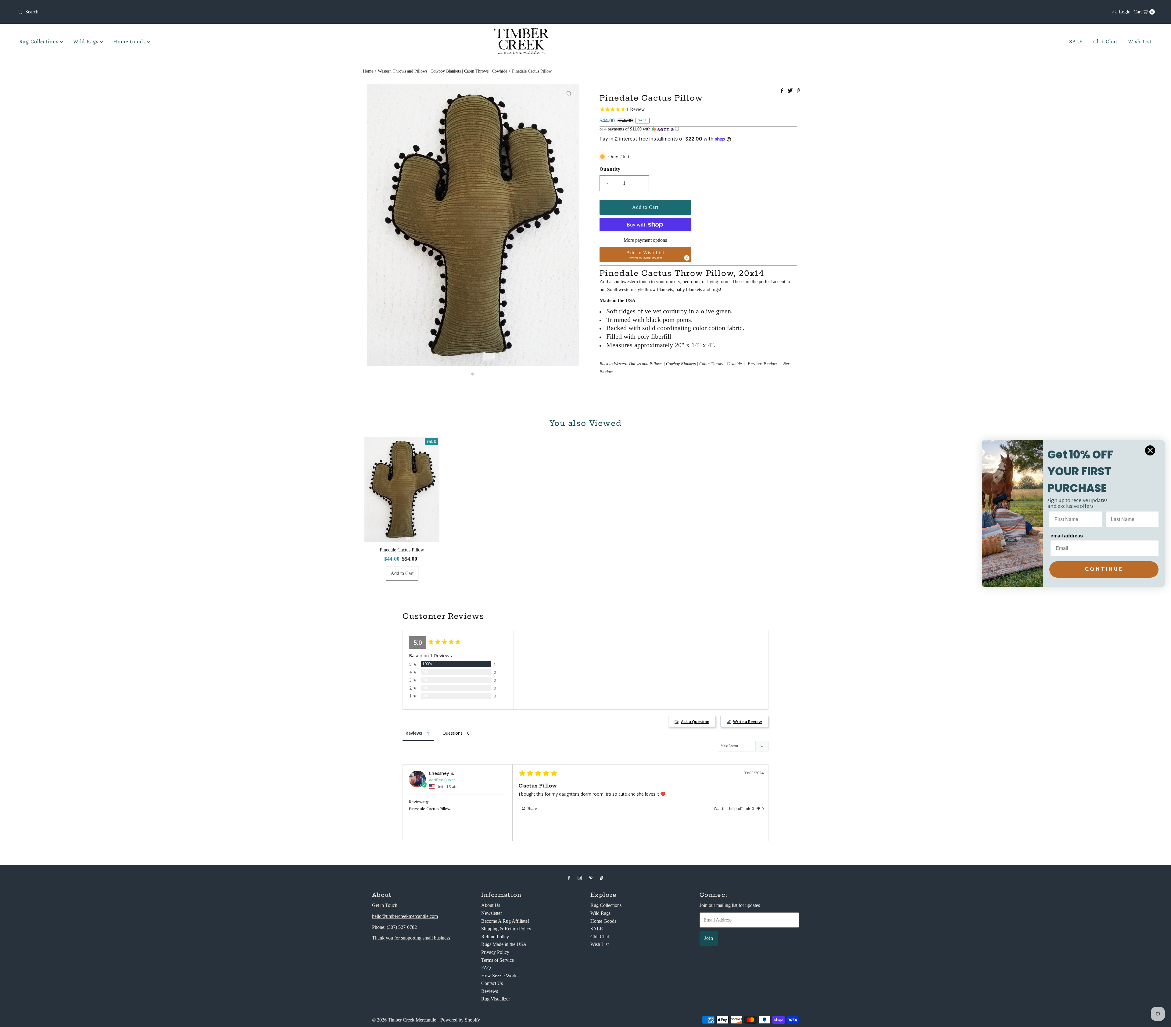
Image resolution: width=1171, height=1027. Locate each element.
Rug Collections (39, 41)
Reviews (489, 991)
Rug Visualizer (495, 998)
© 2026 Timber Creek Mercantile (404, 1019)
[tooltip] (686, 258)
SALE (1076, 41)
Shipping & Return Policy (506, 928)
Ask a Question (695, 721)
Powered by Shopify (460, 1019)
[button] (698, 129)
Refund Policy (495, 936)
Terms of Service (497, 960)
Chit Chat (1105, 41)
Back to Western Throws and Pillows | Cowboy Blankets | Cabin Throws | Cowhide (671, 364)
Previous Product (762, 364)
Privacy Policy (495, 952)
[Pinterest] (591, 878)
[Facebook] (569, 878)
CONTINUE (1104, 569)
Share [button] (531, 808)
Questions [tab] (452, 733)
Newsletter (491, 913)
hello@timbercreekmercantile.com (405, 916)
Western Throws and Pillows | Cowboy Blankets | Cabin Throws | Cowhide (442, 71)
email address (1067, 535)
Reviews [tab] (414, 733)
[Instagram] (580, 878)
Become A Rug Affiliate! (505, 921)
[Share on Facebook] (782, 91)
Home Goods (130, 41)
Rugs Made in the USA (504, 944)
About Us (490, 905)
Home (368, 71)
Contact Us (492, 983)
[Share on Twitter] (790, 91)
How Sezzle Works (499, 975)
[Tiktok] (601, 878)
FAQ (486, 967)
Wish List (1140, 41)
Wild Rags (86, 41)
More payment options (645, 240)
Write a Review (747, 721)
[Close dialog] (1150, 450)
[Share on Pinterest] (798, 91)
